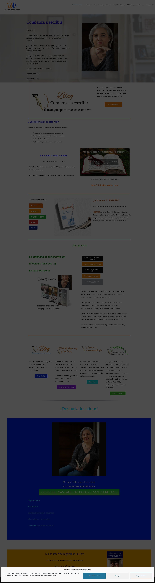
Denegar (117, 576)
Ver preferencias (141, 576)
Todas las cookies (94, 576)
